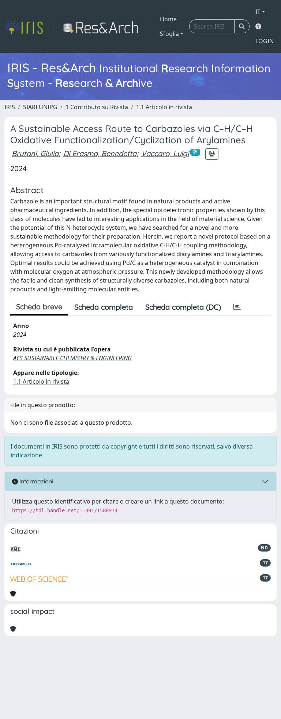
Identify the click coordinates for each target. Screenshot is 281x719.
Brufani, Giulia (35, 153)
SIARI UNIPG (40, 107)
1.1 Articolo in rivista (164, 107)
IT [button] (258, 12)
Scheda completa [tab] (103, 306)
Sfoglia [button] (169, 34)
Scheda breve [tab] (39, 306)
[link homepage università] (103, 26)
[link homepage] (26, 26)
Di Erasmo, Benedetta (99, 153)
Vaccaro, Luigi (165, 153)
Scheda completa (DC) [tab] (183, 306)
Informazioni (35, 481)
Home (168, 19)
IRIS (9, 107)
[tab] (237, 307)
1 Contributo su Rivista (96, 107)
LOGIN (264, 41)
